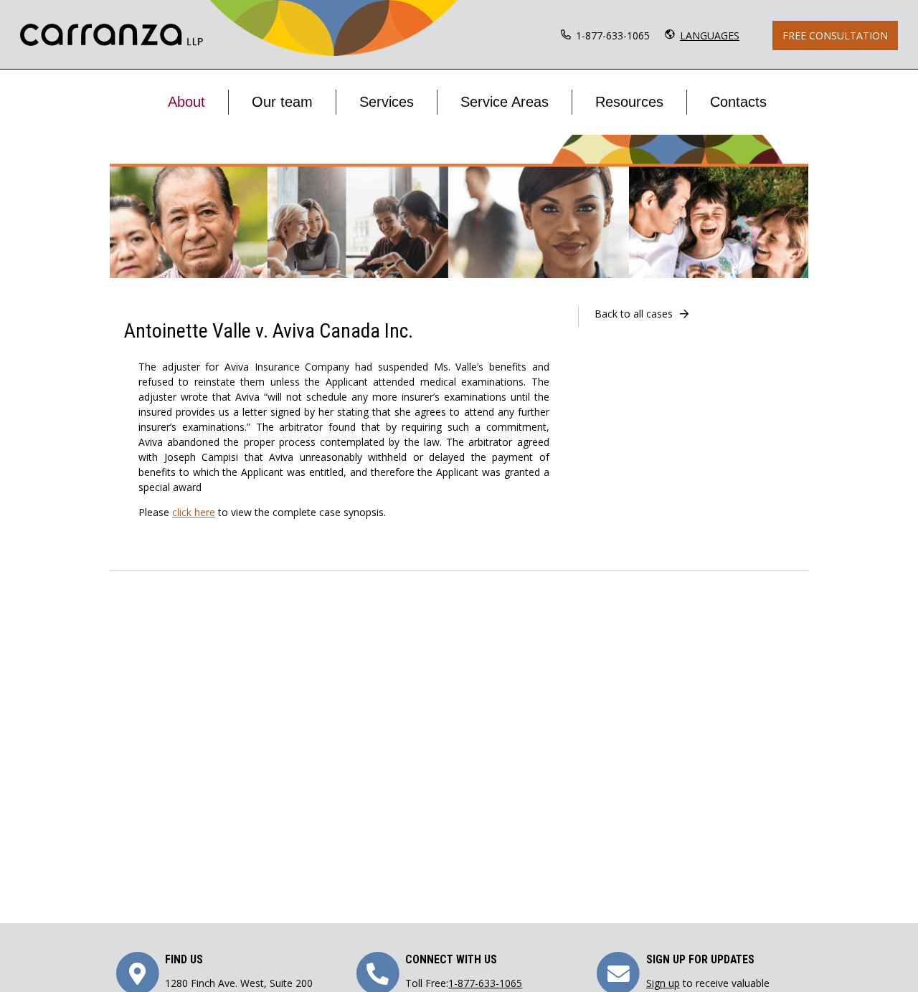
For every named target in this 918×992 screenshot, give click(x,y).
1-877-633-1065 (613, 35)
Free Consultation (835, 35)
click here (193, 512)
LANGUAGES (709, 35)
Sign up (663, 983)
